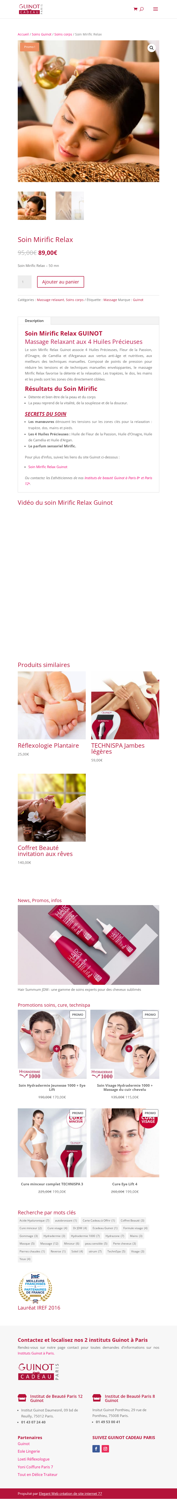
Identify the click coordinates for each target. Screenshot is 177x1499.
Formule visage (135, 1228)
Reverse (58, 1251)
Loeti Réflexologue (34, 1459)
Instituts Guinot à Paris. (36, 1353)
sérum (95, 1251)
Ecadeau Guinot (105, 1228)
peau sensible (96, 1243)
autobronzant (66, 1220)
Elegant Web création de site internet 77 (70, 1493)
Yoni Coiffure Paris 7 (35, 1466)
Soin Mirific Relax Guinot (47, 466)
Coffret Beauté (132, 1220)
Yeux (25, 1259)
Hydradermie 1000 (85, 1236)
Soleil (77, 1251)
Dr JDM (80, 1228)
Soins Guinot (41, 34)
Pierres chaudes (32, 1251)
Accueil (23, 34)
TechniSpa (116, 1251)
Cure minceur (31, 1228)
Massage (110, 300)
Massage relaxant (50, 300)
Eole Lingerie (29, 1451)
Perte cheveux (124, 1243)
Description (34, 320)
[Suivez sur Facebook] (96, 1448)
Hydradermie (54, 1236)
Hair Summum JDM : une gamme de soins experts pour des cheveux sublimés (79, 989)
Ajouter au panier (60, 282)
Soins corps (63, 34)
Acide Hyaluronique (34, 1220)
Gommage (29, 1236)
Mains (136, 1236)
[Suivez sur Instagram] (105, 1448)
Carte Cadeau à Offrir (99, 1220)
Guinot (138, 300)
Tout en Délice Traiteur (38, 1474)
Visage (137, 1251)
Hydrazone (115, 1236)
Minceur (71, 1243)
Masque (27, 1243)
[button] (152, 48)
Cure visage (57, 1228)
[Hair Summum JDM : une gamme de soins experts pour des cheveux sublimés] (88, 946)
